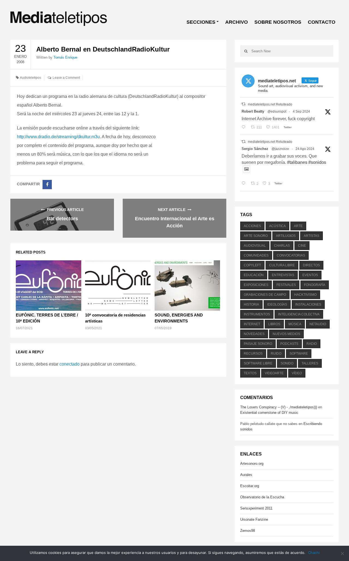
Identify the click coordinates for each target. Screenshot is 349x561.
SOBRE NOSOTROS (277, 22)
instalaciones (308, 304)
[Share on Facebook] (47, 184)
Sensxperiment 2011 (256, 508)
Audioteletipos (30, 78)
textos (250, 373)
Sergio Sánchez (255, 149)
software (299, 353)
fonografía (314, 285)
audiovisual (255, 246)
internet (252, 324)
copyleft (252, 265)
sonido (287, 363)
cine (302, 246)
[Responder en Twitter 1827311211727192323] (244, 183)
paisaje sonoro (258, 344)
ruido (276, 353)
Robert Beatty (253, 111)
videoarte (274, 373)
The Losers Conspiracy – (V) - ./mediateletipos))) (278, 407)
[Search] (245, 51)
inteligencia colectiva (299, 314)
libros (274, 324)
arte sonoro (256, 236)
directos (311, 265)
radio (311, 344)
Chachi (314, 552)
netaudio (317, 324)
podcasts (289, 344)
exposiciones (256, 285)
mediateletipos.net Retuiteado (270, 104)
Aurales (246, 475)
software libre (258, 363)
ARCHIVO (236, 22)
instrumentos (257, 314)
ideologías (277, 304)
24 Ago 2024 (305, 149)
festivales (286, 285)
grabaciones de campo (265, 295)
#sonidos (317, 162)
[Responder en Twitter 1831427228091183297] (244, 127)
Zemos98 (247, 531)
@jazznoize (280, 149)
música (294, 324)
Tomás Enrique (65, 57)
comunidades (256, 255)
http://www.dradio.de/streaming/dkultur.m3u (58, 136)
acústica (277, 226)
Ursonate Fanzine (254, 519)
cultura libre (282, 265)
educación (254, 275)
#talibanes (297, 162)
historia (251, 304)
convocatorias (291, 255)
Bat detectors (62, 218)
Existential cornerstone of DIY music (269, 413)
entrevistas (283, 275)
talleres (310, 363)
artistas (311, 236)
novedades (254, 334)
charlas (282, 246)
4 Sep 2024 (301, 111)
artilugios (286, 236)
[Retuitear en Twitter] (243, 104)
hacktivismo (305, 295)
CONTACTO (321, 22)
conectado (69, 364)
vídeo (297, 373)
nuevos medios (286, 334)
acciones (252, 226)
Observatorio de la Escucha (262, 497)
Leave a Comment (66, 78)
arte (298, 226)
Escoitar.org (249, 486)
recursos (253, 353)
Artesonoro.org (251, 464)
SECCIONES (200, 22)
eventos (310, 275)
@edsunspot (276, 111)
